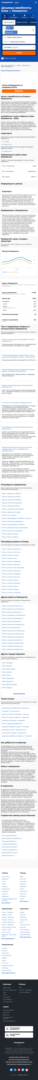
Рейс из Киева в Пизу (9, 558)
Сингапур (5, 891)
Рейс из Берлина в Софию (11, 512)
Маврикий (5, 896)
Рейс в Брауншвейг (8, 669)
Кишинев (23, 927)
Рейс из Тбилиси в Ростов (11, 506)
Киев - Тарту (6, 932)
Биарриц (23, 884)
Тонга (4, 881)
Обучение (6, 1015)
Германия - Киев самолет (11, 711)
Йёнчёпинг (23, 886)
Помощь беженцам (9, 1021)
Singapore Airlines (7, 965)
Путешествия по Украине (8, 1018)
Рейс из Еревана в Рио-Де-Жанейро (15, 527)
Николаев (23, 881)
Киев (19, 65)
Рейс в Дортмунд (8, 678)
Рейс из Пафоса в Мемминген (12, 646)
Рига (21, 922)
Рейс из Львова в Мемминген (12, 640)
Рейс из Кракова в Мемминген (12, 649)
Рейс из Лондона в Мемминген (13, 643)
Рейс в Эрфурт (7, 687)
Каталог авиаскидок (9, 990)
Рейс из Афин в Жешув (10, 534)
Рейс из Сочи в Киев (9, 515)
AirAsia (4, 960)
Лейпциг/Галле (25, 924)
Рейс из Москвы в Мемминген (12, 606)
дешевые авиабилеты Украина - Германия (17, 736)
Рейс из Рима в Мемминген (11, 621)
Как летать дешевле (9, 835)
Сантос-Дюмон (25, 932)
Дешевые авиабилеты (8, 65)
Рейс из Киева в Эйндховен (11, 549)
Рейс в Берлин (7, 666)
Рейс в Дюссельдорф (9, 684)
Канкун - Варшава (7, 924)
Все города (24, 901)
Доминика (5, 879)
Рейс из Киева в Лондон (10, 555)
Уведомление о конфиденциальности (19, 1064)
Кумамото (23, 896)
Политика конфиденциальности (19, 1059)
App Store (6, 1012)
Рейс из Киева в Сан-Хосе (11, 552)
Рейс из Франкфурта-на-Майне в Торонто (16, 518)
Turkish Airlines (6, 955)
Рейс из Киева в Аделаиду (11, 570)
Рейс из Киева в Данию (10, 580)
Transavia (5, 963)
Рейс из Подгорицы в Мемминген (13, 615)
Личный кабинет (8, 1010)
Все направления (8, 938)
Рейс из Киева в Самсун (10, 589)
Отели (5, 994)
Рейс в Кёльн (6, 675)
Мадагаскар (6, 889)
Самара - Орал (7, 929)
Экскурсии (6, 997)
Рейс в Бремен (7, 672)
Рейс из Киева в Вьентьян (11, 577)
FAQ (20, 987)
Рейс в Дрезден (7, 681)
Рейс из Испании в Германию (12, 530)
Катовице (23, 917)
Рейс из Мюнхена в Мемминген (13, 624)
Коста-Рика (5, 876)
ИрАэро (4, 958)
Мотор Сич (5, 953)
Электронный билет (9, 841)
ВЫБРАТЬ (19, 91)
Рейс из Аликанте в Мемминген (13, 634)
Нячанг (22, 898)
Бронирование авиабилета (12, 838)
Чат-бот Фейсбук (24, 992)
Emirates (4, 948)
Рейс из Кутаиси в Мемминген (12, 618)
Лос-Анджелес (25, 929)
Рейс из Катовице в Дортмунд (12, 521)
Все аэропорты (25, 937)
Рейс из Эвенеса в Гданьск (11, 496)
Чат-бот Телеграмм (25, 990)
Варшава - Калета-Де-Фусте (9, 935)
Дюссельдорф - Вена (9, 927)
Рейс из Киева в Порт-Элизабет (13, 567)
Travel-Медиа (7, 999)
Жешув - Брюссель (8, 917)
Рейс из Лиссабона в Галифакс (13, 509)
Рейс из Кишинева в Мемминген (13, 630)
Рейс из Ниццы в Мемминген (12, 612)
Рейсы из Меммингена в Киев (10, 70)
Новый (22, 912)
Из (4, 28)
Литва (4, 884)
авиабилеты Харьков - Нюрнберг (13, 720)
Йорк (21, 876)
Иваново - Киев (7, 914)
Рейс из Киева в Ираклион (11, 564)
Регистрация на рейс (9, 847)
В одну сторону (22, 22)
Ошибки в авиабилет (9, 844)
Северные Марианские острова (9, 899)
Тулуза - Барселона (8, 922)
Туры (4, 992)
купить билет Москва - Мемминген (14, 733)
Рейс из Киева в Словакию (11, 592)
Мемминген (26, 65)
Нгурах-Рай (23, 919)
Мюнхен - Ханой (7, 919)
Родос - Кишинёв (7, 912)
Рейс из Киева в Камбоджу (11, 561)
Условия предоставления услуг (19, 1057)
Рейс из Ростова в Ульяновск (12, 503)
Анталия (22, 914)
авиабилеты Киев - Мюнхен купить (14, 729)
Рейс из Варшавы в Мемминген (13, 637)
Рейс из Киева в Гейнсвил (11, 583)
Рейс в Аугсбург (7, 662)
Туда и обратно (9, 22)
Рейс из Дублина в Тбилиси (11, 493)
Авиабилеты (7, 987)
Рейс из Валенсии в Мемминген (13, 609)
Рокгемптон (24, 891)
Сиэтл (22, 889)
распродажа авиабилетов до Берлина (15, 708)
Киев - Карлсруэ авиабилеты (12, 723)
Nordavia (5, 950)
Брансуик (23, 894)
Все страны (6, 902)
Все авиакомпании (8, 973)
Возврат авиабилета (9, 849)
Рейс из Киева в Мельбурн (11, 574)
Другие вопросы (8, 855)
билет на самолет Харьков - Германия (15, 717)
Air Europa (5, 968)
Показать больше (19, 693)
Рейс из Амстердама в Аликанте (13, 524)
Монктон (23, 879)
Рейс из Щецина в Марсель (11, 499)
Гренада (4, 886)
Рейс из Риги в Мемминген (11, 627)
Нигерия (4, 894)
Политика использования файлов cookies (19, 1061)
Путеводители (7, 1001)
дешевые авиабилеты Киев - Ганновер (15, 726)
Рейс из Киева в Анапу (10, 586)
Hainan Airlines (6, 970)
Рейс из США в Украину (10, 537)
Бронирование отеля (9, 852)
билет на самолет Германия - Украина (15, 714)
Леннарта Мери (25, 934)
